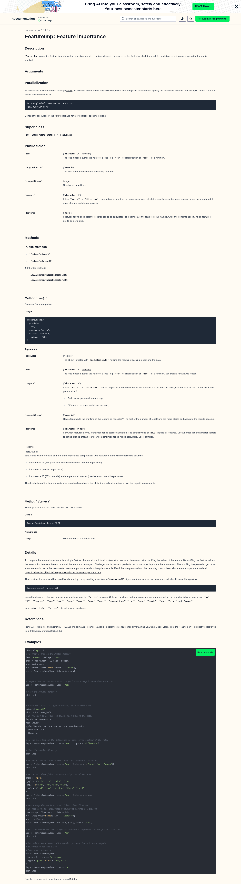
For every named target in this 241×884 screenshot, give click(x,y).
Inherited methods (36, 268)
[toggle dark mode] (182, 19)
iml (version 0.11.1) (37, 30)
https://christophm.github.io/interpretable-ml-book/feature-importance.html (63, 572)
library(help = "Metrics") (45, 608)
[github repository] (190, 19)
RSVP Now (202, 6)
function (86, 153)
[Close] (236, 6)
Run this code (205, 652)
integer (66, 181)
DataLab (73, 879)
